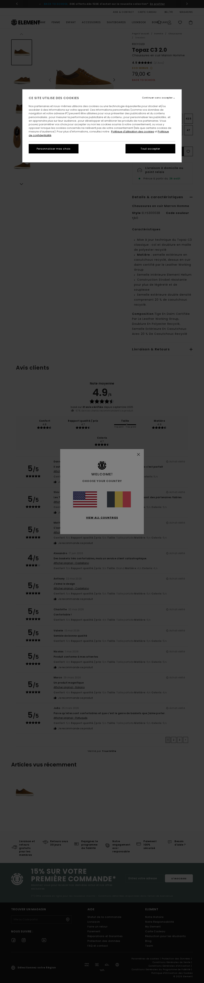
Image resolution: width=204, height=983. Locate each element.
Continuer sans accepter (157, 97)
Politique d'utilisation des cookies (132, 131)
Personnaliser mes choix (54, 148)
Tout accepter (150, 148)
